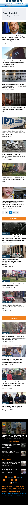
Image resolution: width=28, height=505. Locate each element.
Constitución (7, 302)
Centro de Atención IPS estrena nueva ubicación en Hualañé (12, 407)
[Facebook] (7, 1)
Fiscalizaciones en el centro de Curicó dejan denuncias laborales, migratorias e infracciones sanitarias (13, 384)
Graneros (5, 333)
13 (6, 212)
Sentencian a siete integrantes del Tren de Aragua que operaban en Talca (13, 109)
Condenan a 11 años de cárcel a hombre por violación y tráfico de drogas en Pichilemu (13, 62)
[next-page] (17, 212)
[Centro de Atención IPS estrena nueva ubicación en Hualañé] (14, 398)
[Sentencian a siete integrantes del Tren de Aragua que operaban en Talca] (14, 99)
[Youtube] (21, 1)
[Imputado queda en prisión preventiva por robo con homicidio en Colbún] (14, 146)
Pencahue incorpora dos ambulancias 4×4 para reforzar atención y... (10, 453)
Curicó (4, 379)
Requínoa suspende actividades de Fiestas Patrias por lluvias (13, 284)
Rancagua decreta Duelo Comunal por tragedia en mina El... (11, 445)
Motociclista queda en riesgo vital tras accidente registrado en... (11, 463)
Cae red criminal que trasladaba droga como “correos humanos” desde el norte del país (14, 132)
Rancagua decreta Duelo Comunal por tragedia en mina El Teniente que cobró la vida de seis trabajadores (14, 238)
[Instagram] (10, 1)
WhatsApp (20, 480)
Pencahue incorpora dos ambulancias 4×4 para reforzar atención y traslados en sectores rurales (12, 262)
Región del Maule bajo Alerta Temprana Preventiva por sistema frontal (13, 306)
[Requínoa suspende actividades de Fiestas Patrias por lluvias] (14, 276)
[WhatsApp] (18, 1)
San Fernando (7, 356)
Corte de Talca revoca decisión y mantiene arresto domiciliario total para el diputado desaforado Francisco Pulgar (14, 38)
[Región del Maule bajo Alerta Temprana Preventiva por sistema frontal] (14, 297)
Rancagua (5, 234)
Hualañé (5, 403)
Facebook (10, 477)
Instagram (19, 477)
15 (14, 212)
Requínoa (5, 281)
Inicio (4, 16)
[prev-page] (3, 212)
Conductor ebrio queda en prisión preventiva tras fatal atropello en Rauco (13, 179)
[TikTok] (13, 1)
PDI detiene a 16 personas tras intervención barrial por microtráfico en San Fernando (12, 360)
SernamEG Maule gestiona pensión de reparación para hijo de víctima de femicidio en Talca (14, 85)
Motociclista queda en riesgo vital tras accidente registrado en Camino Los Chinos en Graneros (14, 337)
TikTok (7, 480)
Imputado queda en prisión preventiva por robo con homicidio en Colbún (13, 156)
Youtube (15, 482)
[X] (15, 1)
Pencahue (5, 256)
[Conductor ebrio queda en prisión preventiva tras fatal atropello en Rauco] (14, 169)
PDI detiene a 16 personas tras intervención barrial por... (10, 470)
